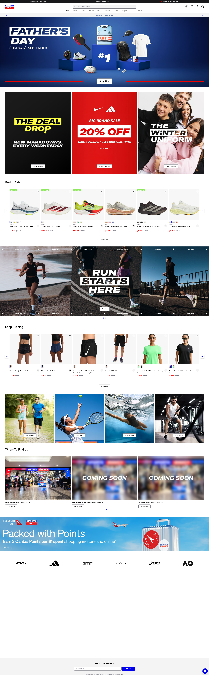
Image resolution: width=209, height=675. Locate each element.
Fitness (107, 11)
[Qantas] (104, 534)
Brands (140, 11)
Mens (67, 11)
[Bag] (202, 7)
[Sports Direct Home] (9, 7)
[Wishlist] (192, 7)
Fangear (124, 11)
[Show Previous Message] (7, 15)
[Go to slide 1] (103, 318)
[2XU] (21, 563)
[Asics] (154, 563)
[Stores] (187, 7)
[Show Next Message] (202, 15)
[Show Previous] (7, 211)
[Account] (197, 7)
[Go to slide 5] (108, 509)
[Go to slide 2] (105, 318)
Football (91, 11)
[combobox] (104, 7)
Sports (116, 11)
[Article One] (121, 563)
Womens (75, 11)
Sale (132, 11)
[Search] (75, 7)
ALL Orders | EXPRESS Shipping (103, 1)
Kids (83, 11)
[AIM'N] (88, 563)
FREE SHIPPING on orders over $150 (38, 1)
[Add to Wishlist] (38, 191)
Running (99, 11)
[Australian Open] (188, 563)
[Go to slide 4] (106, 509)
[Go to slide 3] (104, 509)
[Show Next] (202, 211)
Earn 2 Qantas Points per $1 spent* (171, 1)
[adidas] (54, 563)
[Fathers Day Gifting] (104, 52)
